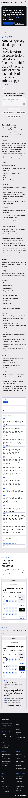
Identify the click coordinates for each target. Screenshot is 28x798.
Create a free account (13, 705)
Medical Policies (5, 789)
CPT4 (7, 33)
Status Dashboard (6, 736)
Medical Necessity (20, 737)
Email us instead (14, 584)
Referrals (18, 740)
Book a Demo (8, 23)
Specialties (18, 765)
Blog (2, 778)
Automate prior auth (14, 109)
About (3, 776)
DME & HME (19, 754)
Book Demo (18, 2)
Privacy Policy (19, 781)
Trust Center (4, 734)
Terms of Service (20, 786)
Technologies (4, 783)
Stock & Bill (18, 734)
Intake (17, 724)
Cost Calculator (5, 794)
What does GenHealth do (14, 116)
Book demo (14, 580)
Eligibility (18, 729)
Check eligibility (21, 112)
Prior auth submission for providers (13, 540)
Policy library (7, 545)
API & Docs (4, 765)
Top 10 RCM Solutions (21, 768)
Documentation (19, 776)
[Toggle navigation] (26, 2)
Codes (2, 33)
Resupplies (18, 732)
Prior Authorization (20, 727)
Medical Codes (5, 786)
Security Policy (19, 783)
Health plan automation (9, 543)
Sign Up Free (19, 23)
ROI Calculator (5, 791)
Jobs (2, 781)
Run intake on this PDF (8, 112)
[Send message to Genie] (24, 104)
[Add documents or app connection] (4, 104)
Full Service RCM (5, 758)
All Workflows (19, 722)
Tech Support (19, 778)
